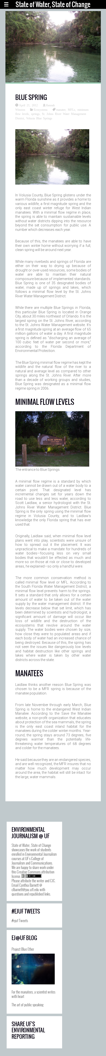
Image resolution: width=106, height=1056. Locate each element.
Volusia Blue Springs (39, 118)
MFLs (71, 109)
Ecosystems (41, 109)
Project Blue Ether (23, 949)
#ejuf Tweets (20, 920)
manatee (61, 109)
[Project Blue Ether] (33, 969)
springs (35, 113)
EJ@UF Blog (24, 938)
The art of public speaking (27, 1004)
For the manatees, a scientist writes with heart (33, 994)
